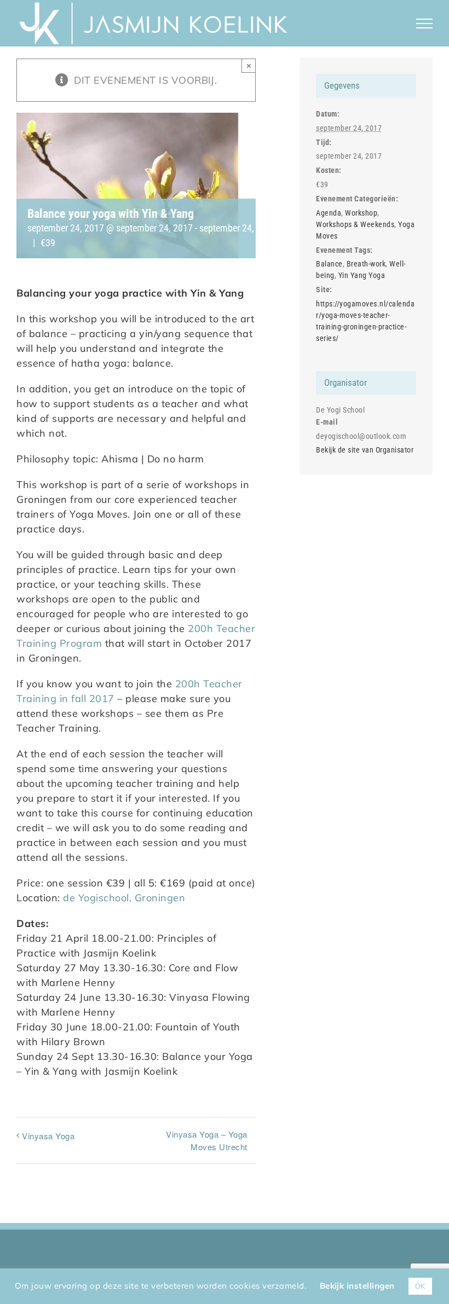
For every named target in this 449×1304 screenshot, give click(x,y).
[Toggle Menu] (424, 23)
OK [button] (420, 1286)
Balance (329, 263)
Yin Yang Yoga (361, 275)
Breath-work (366, 263)
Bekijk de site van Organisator (364, 449)
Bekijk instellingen (357, 1285)
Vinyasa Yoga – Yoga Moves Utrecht (206, 1140)
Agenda (328, 212)
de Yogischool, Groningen (124, 897)
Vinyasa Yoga (48, 1135)
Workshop (361, 212)
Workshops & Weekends (355, 224)
